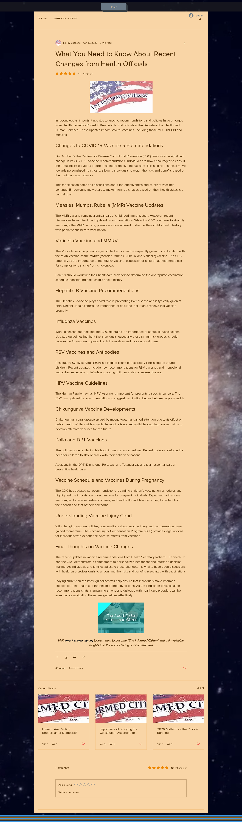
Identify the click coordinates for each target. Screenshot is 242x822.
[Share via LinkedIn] (74, 657)
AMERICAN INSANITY (66, 18)
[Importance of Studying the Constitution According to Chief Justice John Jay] (121, 708)
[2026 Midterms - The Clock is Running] (178, 708)
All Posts (42, 18)
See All (200, 687)
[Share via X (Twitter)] (65, 657)
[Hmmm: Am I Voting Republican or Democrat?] (63, 708)
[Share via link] (83, 657)
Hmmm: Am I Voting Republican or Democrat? (59, 730)
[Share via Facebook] (57, 657)
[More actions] (184, 43)
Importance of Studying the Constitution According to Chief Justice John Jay (118, 730)
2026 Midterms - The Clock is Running (177, 730)
